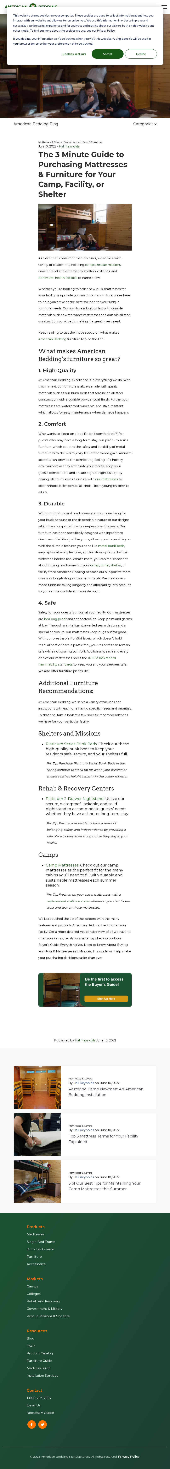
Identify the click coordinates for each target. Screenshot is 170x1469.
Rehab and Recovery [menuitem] (43, 1301)
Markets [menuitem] (35, 1279)
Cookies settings (74, 54)
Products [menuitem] (36, 1227)
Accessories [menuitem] (36, 1264)
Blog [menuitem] (30, 1338)
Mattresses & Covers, (50, 142)
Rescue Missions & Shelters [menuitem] (48, 1316)
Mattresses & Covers (80, 1078)
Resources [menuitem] (37, 1331)
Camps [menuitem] (32, 1286)
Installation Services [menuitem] (42, 1375)
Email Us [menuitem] (33, 1405)
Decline (141, 54)
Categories (143, 124)
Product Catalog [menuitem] (40, 1353)
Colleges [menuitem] (33, 1294)
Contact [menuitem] (34, 1390)
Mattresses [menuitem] (35, 1234)
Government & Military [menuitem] (44, 1309)
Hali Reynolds (69, 146)
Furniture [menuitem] (34, 1257)
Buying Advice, (72, 142)
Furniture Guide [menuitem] (39, 1361)
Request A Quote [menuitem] (40, 1413)
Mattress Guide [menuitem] (39, 1368)
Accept (107, 54)
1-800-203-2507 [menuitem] (39, 1398)
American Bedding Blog (35, 124)
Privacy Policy (129, 1456)
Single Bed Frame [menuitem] (41, 1242)
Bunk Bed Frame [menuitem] (40, 1249)
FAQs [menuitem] (31, 1346)
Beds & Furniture (92, 142)
